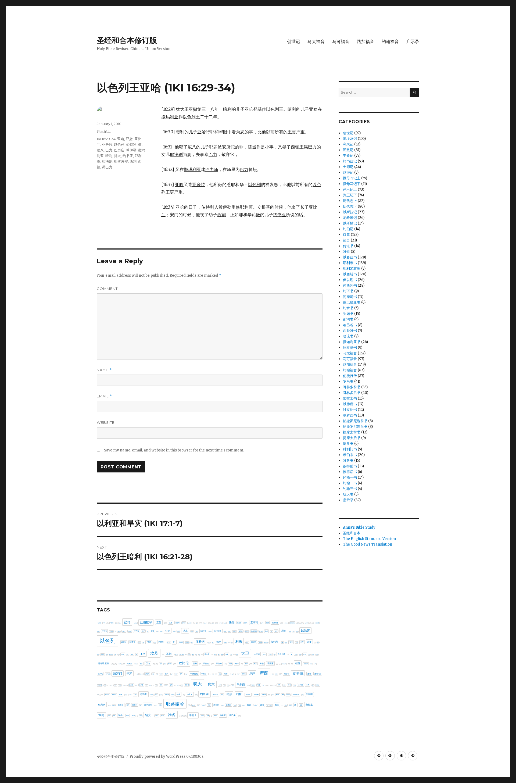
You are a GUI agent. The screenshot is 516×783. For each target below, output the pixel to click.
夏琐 (231, 654)
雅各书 (348, 460)
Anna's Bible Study (359, 527)
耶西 (160, 705)
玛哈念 (228, 685)
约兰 (156, 694)
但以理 (181, 642)
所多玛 (100, 674)
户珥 (315, 663)
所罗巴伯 (108, 674)
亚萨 (143, 631)
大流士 (270, 654)
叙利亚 (286, 642)
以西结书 (350, 274)
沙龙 (161, 685)
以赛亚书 (350, 257)
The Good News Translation (367, 544)
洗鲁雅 (187, 685)
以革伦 (139, 642)
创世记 (293, 41)
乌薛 (104, 623)
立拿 (313, 685)
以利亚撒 (217, 631)
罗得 (273, 694)
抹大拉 (137, 674)
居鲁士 (136, 663)
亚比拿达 (302, 623)
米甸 (120, 694)
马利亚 (223, 715)
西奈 (198, 705)
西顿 (277, 705)
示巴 (284, 685)
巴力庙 (119, 150)
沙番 (156, 685)
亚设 (152, 631)
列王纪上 (104, 131)
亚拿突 (245, 623)
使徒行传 (350, 375)
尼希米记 (350, 217)
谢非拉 (290, 705)
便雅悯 (200, 641)
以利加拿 (229, 631)
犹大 (117, 156)
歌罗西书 (350, 415)
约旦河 (204, 694)
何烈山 (187, 642)
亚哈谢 (183, 623)
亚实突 (205, 623)
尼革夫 (129, 663)
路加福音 (365, 41)
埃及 (154, 653)
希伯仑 (206, 663)
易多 (105, 685)
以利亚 (203, 631)
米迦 (126, 694)
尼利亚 (309, 654)
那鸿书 (348, 319)
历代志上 (350, 200)
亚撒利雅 (275, 623)
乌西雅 (111, 623)
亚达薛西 (161, 631)
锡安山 (156, 715)
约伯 (151, 694)
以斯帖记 (350, 223)
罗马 (283, 694)
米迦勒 (130, 694)
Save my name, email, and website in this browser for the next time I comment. (174, 450)
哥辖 (132, 654)
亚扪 (231, 622)
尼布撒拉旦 (317, 654)
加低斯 (260, 642)
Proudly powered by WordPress (158, 756)
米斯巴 (114, 694)
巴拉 (165, 663)
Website (105, 422)
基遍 (226, 654)
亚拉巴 (239, 623)
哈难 (118, 654)
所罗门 (117, 673)
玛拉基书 (350, 347)
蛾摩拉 (193, 705)
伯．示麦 (168, 642)
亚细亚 (124, 631)
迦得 (120, 715)
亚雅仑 (174, 631)
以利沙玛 (247, 631)
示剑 (279, 685)
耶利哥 (309, 694)
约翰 (239, 694)
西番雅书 (350, 330)
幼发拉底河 (284, 663)
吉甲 (302, 642)
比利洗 (131, 685)
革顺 (208, 715)
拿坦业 (186, 674)
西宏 (209, 705)
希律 (246, 663)
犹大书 (348, 494)
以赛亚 (132, 642)
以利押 (234, 631)
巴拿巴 (169, 663)
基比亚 (207, 654)
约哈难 (167, 694)
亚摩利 (254, 622)
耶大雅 (109, 705)
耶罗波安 (121, 161)
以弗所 (261, 631)
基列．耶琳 (182, 654)
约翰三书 (350, 488)
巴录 (161, 663)
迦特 (127, 715)
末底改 (115, 685)
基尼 (196, 654)
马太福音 (316, 41)
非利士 (193, 715)
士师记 (348, 167)
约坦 (172, 694)
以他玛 (192, 631)
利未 (238, 641)
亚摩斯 (262, 623)
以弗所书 (350, 404)
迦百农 (133, 715)
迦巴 (114, 715)
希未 (255, 663)
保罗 (218, 641)
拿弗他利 (194, 673)
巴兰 (141, 663)
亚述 (167, 630)
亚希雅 (221, 623)
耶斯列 (134, 705)
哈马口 (127, 654)
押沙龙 (147, 674)
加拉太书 (350, 398)
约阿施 (256, 694)
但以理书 (350, 279)
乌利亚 (99, 623)
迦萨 (140, 715)
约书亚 (128, 156)
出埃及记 (350, 138)
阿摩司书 (350, 296)
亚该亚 (157, 631)
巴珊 (195, 663)
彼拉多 (306, 663)
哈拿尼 (98, 654)
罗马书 (348, 381)
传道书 (348, 246)
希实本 (237, 663)
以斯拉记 (350, 212)
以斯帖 (293, 631)
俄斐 (212, 642)
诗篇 (346, 234)
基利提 (185, 654)
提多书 (348, 443)
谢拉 (286, 705)
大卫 (245, 653)
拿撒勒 (203, 674)
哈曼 (107, 654)
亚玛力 (104, 631)
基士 (189, 654)
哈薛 (115, 654)
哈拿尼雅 (102, 654)
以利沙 (241, 631)
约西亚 (248, 694)
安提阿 (300, 654)
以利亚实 (210, 631)
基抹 (199, 654)
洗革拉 (181, 685)
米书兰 (317, 685)
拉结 (176, 674)
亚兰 (158, 622)
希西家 (270, 663)
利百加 (247, 642)
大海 (274, 654)
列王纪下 (350, 195)
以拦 (276, 631)
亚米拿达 (119, 631)
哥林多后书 (351, 392)
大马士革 (281, 654)
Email (104, 396)
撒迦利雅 (100, 685)
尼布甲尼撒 (103, 663)
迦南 (101, 715)
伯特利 (131, 144)
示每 (289, 685)
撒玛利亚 (298, 673)
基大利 (193, 654)
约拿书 (348, 308)
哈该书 (348, 336)
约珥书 (348, 291)
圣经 (142, 653)
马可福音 (340, 41)
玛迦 (258, 685)
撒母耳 (286, 674)
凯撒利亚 (225, 642)
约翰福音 (390, 41)
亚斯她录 (286, 623)
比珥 (146, 685)
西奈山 (203, 705)
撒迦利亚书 (351, 342)
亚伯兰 (135, 623)
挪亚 (220, 674)
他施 (178, 631)
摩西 (264, 672)
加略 (282, 642)
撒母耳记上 (351, 178)
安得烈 (296, 654)
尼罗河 (120, 663)
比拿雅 (141, 685)
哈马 (122, 654)
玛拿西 (241, 684)
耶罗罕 (155, 705)
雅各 (171, 715)
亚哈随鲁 (189, 623)
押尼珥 (141, 674)
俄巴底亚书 (351, 302)
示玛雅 (300, 685)
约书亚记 (350, 161)
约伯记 (348, 229)
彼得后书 (350, 471)
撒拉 (276, 674)
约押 (178, 694)
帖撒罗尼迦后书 (355, 426)
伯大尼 (155, 642)
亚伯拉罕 (146, 622)
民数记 (348, 150)
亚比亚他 (292, 623)
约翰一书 (350, 477)
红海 (135, 694)
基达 (218, 654)
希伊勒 (131, 150)
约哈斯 (161, 694)
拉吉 (153, 674)
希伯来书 (350, 455)
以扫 (266, 631)
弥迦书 (348, 313)
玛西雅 (253, 685)
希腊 (262, 663)
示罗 (307, 685)
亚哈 (120, 139)
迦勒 (301, 705)
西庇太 (223, 705)
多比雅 (237, 654)
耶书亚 (288, 694)
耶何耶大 (296, 694)
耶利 (302, 694)
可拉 (297, 642)
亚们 (120, 623)
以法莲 (305, 630)
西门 (262, 705)
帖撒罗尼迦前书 (355, 421)
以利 (197, 631)
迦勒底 (309, 704)
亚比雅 (317, 623)
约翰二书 (350, 483)
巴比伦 (184, 663)
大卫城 (257, 654)
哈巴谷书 (350, 325)
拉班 (172, 674)
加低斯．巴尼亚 (266, 642)
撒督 (309, 673)
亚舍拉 (107, 144)
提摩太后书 (351, 438)
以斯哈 (290, 631)
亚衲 (147, 631)
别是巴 (253, 642)
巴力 (108, 150)
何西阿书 (350, 285)
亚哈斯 (177, 623)
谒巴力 (107, 167)
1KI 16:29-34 (106, 139)
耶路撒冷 (175, 704)
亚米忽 (115, 631)
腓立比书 (350, 409)
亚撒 (129, 139)
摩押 (252, 673)
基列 (168, 653)
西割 (133, 161)
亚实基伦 (201, 623)
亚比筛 (306, 623)
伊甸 (143, 642)
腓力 (189, 705)
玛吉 (224, 685)
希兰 (225, 663)
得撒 (311, 663)
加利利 (274, 641)
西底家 (228, 705)
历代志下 (350, 206)
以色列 (119, 144)
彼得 (297, 663)
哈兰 (318, 642)
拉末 (161, 674)
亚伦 (127, 622)
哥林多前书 (351, 387)
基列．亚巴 (176, 654)
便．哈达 (209, 642)
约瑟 (229, 694)
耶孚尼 (113, 705)
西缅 (249, 705)
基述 (222, 654)
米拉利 (107, 694)
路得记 (348, 172)
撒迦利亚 (317, 674)
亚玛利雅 (98, 631)
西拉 (235, 705)
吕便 (309, 641)
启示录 (412, 41)
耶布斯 (120, 705)
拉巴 (157, 674)
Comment (107, 288)
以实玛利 (254, 631)
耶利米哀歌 (351, 268)
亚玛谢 (111, 631)
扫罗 (129, 673)
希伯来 (219, 663)
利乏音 (228, 642)
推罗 (226, 673)
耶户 (128, 705)
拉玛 (166, 674)
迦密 (109, 715)
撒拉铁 (280, 674)
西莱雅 (255, 705)
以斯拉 (297, 631)
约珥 (222, 694)
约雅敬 (264, 694)
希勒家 (230, 663)
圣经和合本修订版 (127, 40)
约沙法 (215, 694)
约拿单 (189, 694)
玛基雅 (232, 685)
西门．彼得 (269, 705)
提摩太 (244, 674)
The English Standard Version (369, 538)
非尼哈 (202, 715)
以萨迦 (123, 642)
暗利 (108, 156)
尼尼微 (313, 654)
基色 (215, 654)
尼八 (100, 150)
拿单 (181, 674)
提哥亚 (232, 674)
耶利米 (101, 704)
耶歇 (140, 705)
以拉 (271, 631)
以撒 (283, 630)
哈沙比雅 (111, 654)
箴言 (346, 240)
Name (104, 370)
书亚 (116, 623)
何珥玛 (191, 642)
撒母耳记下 (351, 183)
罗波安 (277, 694)
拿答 (209, 674)
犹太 (211, 684)
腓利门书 (350, 449)
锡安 (148, 715)
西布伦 (216, 705)
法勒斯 (166, 685)
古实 (291, 642)
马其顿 (215, 715)
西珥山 (244, 705)
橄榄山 (120, 685)
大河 (264, 654)
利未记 (348, 144)
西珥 (240, 705)
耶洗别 (107, 161)
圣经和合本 (351, 533)
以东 (185, 630)
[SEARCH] (414, 92)
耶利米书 (350, 263)
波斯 (171, 685)
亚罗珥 (129, 631)
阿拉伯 (162, 715)
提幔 (238, 674)
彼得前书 (350, 466)
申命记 (348, 155)
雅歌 (346, 251)
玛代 (220, 685)
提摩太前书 (351, 432)
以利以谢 (225, 631)
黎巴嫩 (232, 715)
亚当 (225, 623)
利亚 (231, 642)
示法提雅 (294, 685)
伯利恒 (148, 642)
